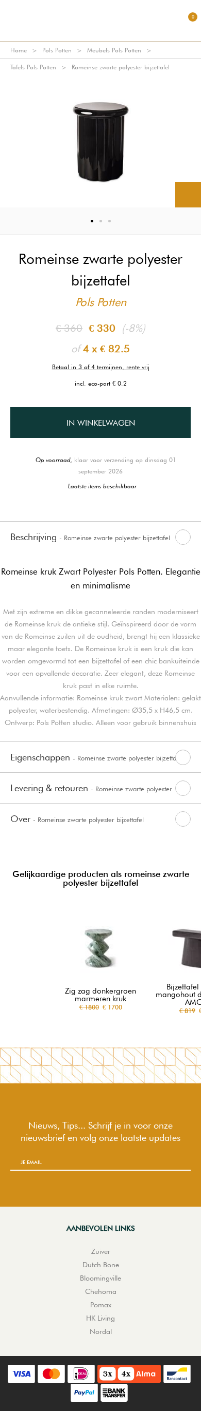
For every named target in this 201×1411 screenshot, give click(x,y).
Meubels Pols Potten (114, 50)
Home (18, 50)
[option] (100, 141)
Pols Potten (57, 50)
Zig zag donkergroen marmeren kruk (100, 995)
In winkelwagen (100, 423)
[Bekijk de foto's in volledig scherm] (188, 194)
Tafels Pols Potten (33, 67)
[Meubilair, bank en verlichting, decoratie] (100, 20)
